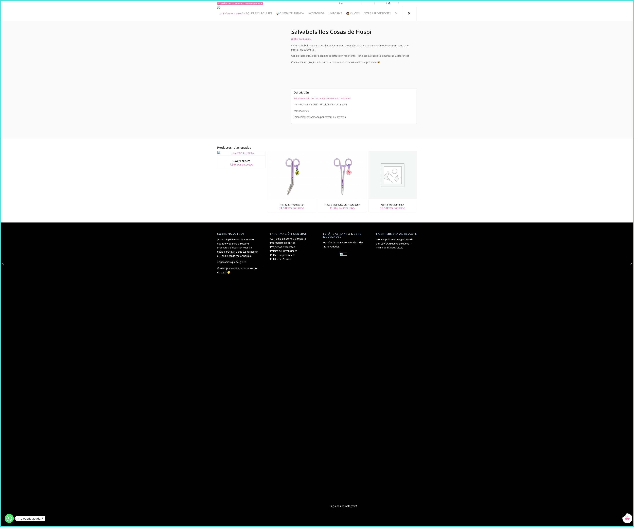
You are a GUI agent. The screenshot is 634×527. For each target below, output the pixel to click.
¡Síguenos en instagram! (343, 506)
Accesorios (368, 3)
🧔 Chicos (392, 3)
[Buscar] (396, 13)
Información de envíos (282, 242)
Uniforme (380, 3)
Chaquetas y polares (328, 3)
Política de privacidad (282, 255)
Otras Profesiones (408, 3)
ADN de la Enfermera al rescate (288, 238)
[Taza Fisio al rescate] (630, 263)
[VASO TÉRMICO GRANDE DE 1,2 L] (3, 263)
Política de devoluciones (283, 250)
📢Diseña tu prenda (350, 3)
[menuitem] (257, 13)
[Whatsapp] (9, 518)
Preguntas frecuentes (282, 246)
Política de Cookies (280, 259)
